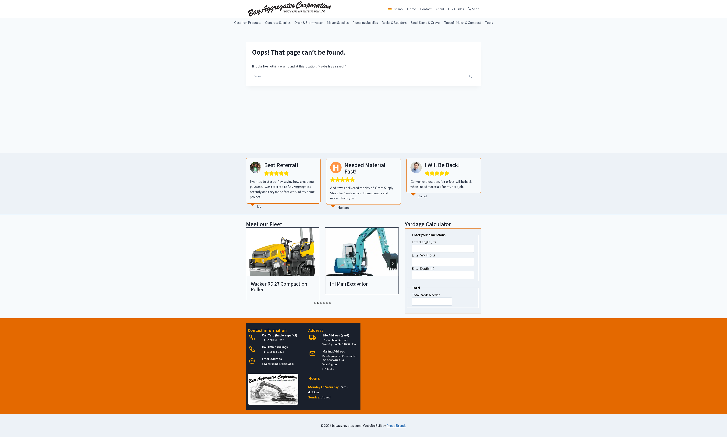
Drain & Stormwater (308, 23)
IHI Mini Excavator (349, 284)
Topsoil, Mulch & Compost (462, 23)
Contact (426, 9)
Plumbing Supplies (365, 23)
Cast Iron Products (247, 23)
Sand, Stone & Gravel (425, 23)
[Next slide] (393, 263)
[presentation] (282, 252)
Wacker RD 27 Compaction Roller (279, 286)
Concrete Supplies (278, 23)
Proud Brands (396, 426)
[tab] (315, 303)
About (439, 9)
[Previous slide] (252, 263)
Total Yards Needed (426, 295)
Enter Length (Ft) (424, 242)
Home (411, 9)
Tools (489, 23)
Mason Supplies (338, 23)
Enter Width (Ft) (423, 255)
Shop (475, 9)
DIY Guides (456, 9)
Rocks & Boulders (394, 23)
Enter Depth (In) (423, 268)
